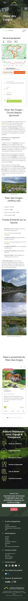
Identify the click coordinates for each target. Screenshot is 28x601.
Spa (6, 545)
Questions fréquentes (10, 526)
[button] (21, 367)
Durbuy (7, 540)
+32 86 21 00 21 (18, 592)
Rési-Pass (7, 555)
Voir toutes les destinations (12, 546)
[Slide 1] (7, 417)
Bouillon (7, 536)
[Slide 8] (17, 417)
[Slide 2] (9, 417)
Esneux (6, 233)
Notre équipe (8, 558)
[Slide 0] (6, 417)
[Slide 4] (11, 417)
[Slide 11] (21, 417)
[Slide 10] (20, 417)
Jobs (6, 529)
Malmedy (7, 543)
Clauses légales (9, 556)
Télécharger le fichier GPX (14, 101)
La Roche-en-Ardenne (10, 541)
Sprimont (4, 125)
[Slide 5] (13, 417)
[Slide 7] (16, 417)
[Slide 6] (14, 417)
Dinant (7, 538)
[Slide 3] (10, 417)
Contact (7, 525)
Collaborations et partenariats (13, 528)
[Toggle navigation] (4, 2)
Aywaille (6, 242)
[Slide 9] (18, 417)
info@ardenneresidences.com (8, 592)
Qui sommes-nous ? (10, 553)
